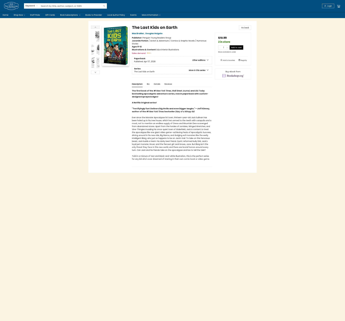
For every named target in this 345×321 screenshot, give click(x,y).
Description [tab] (137, 84)
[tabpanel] (172, 128)
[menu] (172, 15)
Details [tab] (157, 84)
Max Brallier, (138, 33)
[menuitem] (5, 15)
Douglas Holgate (154, 33)
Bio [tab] (148, 84)
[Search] (104, 6)
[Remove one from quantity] (220, 47)
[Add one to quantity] (227, 47)
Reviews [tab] (168, 84)
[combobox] (31, 5)
